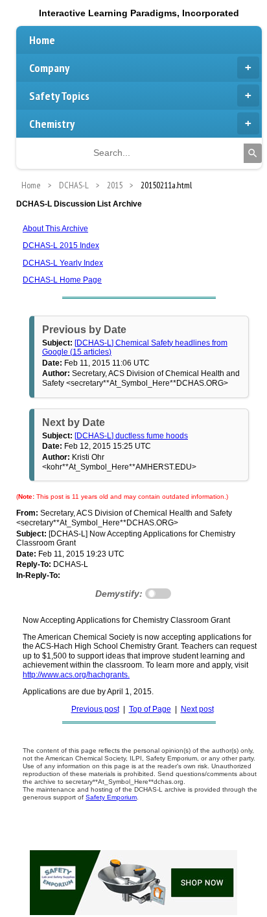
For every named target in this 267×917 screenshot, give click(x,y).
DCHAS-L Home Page (62, 279)
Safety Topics (59, 95)
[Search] (253, 153)
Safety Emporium (111, 797)
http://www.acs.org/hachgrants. (76, 674)
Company (49, 67)
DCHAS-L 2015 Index (61, 245)
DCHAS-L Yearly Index (63, 263)
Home (42, 39)
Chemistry (52, 123)
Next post (197, 709)
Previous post (95, 709)
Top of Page (150, 709)
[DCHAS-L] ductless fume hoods (131, 435)
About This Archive (55, 228)
